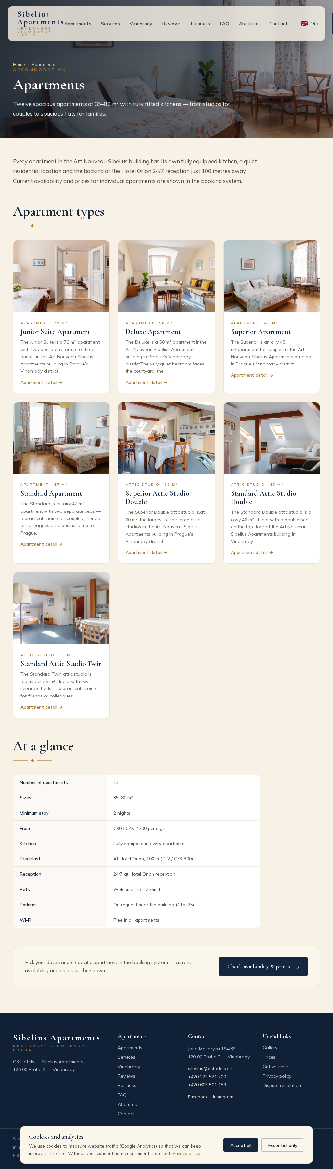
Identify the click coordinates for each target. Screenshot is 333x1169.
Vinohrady (141, 24)
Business (200, 24)
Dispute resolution (282, 1085)
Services (110, 24)
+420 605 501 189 (207, 1085)
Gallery (270, 1048)
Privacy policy (277, 1076)
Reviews (171, 24)
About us (249, 24)
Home (19, 64)
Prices (269, 1057)
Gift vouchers (277, 1066)
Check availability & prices (263, 966)
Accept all (240, 1145)
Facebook (198, 1096)
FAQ (224, 24)
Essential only (282, 1145)
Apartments (77, 24)
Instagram (223, 1096)
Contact (278, 24)
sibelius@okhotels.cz (210, 1068)
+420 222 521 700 (207, 1077)
